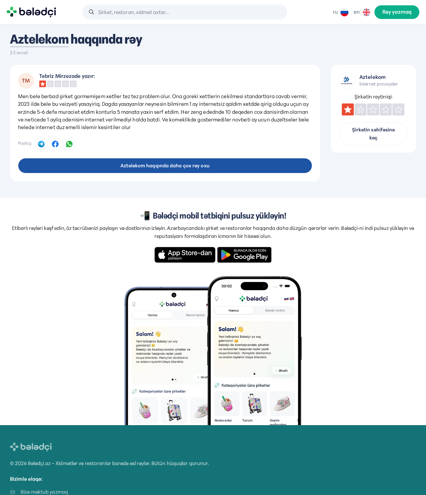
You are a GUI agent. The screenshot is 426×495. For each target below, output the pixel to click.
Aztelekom (39, 39)
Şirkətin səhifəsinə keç (373, 133)
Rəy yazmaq (396, 12)
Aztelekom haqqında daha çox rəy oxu (165, 165)
